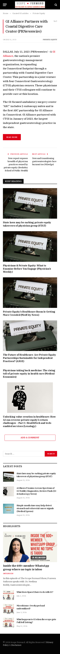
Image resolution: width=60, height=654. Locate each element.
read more (11, 137)
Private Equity (50, 40)
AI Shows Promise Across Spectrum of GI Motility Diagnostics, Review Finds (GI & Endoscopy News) (36, 491)
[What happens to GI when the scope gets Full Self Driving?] (8, 623)
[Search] (55, 4)
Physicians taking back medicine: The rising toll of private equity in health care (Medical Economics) (29, 373)
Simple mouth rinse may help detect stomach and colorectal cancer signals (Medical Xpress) (35, 508)
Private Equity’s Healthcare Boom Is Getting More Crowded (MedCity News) (29, 313)
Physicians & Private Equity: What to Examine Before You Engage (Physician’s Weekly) (27, 268)
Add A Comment (30, 437)
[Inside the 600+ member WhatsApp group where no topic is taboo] (30, 547)
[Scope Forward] (30, 4)
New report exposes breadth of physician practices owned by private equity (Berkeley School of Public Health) (16, 164)
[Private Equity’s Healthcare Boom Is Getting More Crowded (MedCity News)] (30, 292)
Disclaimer (16, 645)
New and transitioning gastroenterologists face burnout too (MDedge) (44, 161)
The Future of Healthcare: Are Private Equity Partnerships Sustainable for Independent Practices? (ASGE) (29, 358)
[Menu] (5, 4)
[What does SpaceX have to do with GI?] (8, 595)
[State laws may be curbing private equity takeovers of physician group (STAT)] (30, 203)
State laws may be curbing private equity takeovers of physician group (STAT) (27, 224)
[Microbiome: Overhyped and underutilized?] (8, 609)
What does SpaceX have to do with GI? (35, 592)
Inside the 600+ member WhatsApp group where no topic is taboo (26, 567)
